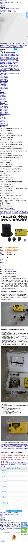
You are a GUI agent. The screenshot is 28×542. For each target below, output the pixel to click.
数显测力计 (3, 93)
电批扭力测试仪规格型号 (13, 442)
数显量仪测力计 (4, 101)
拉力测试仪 (3, 84)
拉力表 (2, 92)
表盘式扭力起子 (4, 125)
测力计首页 (3, 0)
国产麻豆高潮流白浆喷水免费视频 (9, 2)
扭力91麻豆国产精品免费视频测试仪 (9, 73)
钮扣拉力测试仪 (4, 88)
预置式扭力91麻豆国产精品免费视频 (9, 60)
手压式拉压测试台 (5, 114)
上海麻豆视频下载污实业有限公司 (13, 528)
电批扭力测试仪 (4, 81)
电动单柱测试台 (4, 111)
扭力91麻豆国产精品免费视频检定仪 (9, 54)
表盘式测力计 (3, 95)
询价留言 (2, 7)
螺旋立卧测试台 (4, 107)
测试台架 (2, 103)
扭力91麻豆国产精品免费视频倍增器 (9, 55)
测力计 (2, 90)
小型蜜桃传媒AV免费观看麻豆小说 (9, 68)
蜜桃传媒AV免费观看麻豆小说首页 (9, 512)
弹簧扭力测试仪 (4, 79)
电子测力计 (3, 96)
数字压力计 (3, 117)
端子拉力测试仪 (4, 85)
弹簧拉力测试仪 (4, 87)
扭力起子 (2, 120)
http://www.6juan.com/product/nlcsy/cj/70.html (16, 457)
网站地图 (2, 541)
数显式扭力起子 (4, 122)
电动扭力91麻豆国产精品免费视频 (14, 47)
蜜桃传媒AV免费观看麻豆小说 (8, 11)
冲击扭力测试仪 (4, 82)
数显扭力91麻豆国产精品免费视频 (9, 57)
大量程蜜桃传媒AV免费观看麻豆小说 (10, 70)
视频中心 (2, 3)
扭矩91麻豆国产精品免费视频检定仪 (9, 8)
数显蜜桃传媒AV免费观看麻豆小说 (9, 65)
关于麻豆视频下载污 (5, 10)
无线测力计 (3, 99)
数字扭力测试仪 (4, 74)
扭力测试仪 (3, 71)
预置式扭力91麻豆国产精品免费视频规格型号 (14, 446)
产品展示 (2, 5)
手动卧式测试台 (4, 106)
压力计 (2, 115)
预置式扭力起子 (4, 123)
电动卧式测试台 (4, 104)
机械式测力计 (3, 98)
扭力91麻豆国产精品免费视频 (8, 52)
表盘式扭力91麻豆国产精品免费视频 (9, 62)
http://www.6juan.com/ (10, 271)
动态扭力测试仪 (4, 77)
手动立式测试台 (4, 112)
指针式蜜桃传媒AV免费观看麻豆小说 (10, 66)
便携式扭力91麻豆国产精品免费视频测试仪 (17, 444)
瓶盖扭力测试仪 (4, 76)
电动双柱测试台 (4, 109)
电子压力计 (3, 118)
